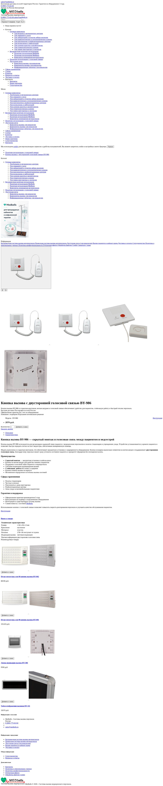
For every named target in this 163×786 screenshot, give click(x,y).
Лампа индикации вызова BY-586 (14, 663)
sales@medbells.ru (7, 2)
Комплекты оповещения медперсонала (29, 57)
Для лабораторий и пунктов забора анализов (31, 37)
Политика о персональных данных (18, 769)
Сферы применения (12, 69)
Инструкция (157, 418)
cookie (15, 146)
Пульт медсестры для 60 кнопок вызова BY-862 (20, 577)
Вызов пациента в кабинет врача (105, 243)
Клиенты (8, 73)
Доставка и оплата (12, 77)
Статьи (8, 71)
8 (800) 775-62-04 (7, 6)
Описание (9, 433)
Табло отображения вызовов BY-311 (15, 706)
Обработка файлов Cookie (68, 245)
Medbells (29, 503)
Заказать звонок (7, 429)
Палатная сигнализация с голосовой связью (26, 59)
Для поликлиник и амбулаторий (26, 43)
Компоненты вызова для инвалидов (27, 65)
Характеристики (11, 435)
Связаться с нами (84, 245)
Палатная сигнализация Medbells (26, 53)
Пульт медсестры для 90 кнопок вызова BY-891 (20, 620)
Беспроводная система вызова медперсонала (18, 243)
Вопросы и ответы (12, 75)
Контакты (13, 81)
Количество (5, 427)
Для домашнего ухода (22, 35)
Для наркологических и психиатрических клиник (33, 39)
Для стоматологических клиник (26, 47)
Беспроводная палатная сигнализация (24, 51)
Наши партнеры (16, 83)
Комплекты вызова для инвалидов (27, 63)
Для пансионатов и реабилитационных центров (32, 41)
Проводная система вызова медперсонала (51, 243)
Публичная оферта (50, 245)
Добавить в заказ (22, 427)
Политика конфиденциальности (30, 245)
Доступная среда (16, 61)
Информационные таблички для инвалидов (30, 67)
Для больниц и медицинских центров (28, 33)
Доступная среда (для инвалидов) (80, 243)
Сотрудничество (16, 85)
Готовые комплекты (17, 31)
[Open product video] (26, 267)
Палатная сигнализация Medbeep (26, 55)
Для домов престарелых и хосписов (27, 49)
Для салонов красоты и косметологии (28, 45)
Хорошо (110, 146)
